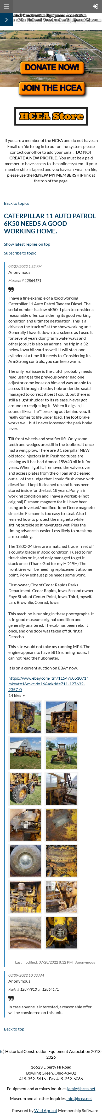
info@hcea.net (79, 1098)
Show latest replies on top (27, 243)
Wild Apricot (45, 1110)
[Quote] (11, 289)
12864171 (33, 280)
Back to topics (16, 203)
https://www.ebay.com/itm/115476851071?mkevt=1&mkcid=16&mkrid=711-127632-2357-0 (48, 683)
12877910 (28, 989)
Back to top (14, 1028)
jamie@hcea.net (81, 1088)
